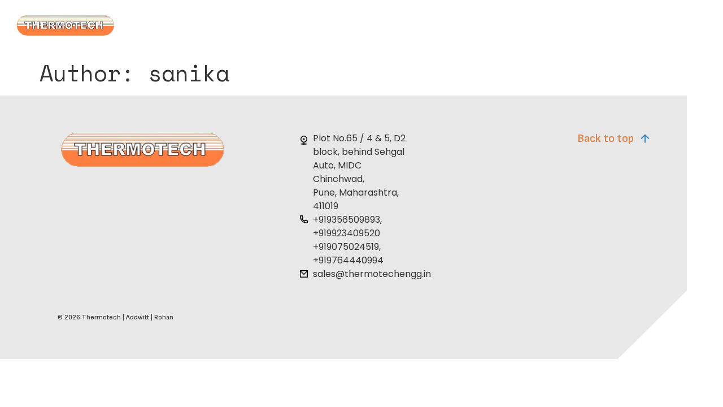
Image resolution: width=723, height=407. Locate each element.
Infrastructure (298, 27)
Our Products (388, 27)
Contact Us (550, 27)
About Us (217, 27)
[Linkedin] (643, 273)
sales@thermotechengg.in (372, 273)
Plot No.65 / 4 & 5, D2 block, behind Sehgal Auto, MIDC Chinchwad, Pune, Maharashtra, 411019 (359, 172)
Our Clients (471, 27)
